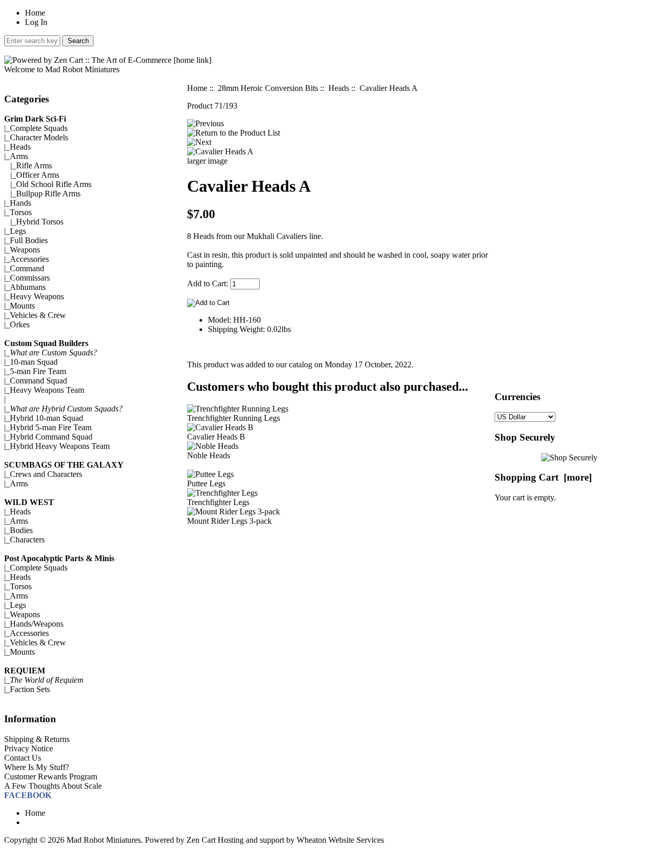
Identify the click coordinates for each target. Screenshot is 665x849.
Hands (20, 202)
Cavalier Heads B (216, 436)
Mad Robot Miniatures (103, 839)
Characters (27, 539)
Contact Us (22, 757)
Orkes (20, 324)
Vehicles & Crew (38, 315)
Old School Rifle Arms (53, 184)
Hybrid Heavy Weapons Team (60, 446)
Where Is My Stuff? (36, 767)
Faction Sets (30, 689)
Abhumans (28, 287)
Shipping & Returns (37, 739)
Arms (19, 483)
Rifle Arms (34, 165)
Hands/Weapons (36, 623)
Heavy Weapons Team (47, 390)
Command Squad (38, 380)
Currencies (517, 396)
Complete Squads (39, 128)
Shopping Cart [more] (543, 477)
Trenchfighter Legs (218, 502)
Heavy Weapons (37, 296)
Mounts (22, 305)
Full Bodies (29, 240)
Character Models (39, 137)
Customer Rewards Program (50, 776)
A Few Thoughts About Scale (53, 785)
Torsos (21, 212)
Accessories (29, 259)
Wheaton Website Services (340, 839)
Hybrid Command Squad (51, 436)
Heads (20, 146)
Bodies (21, 530)
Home (35, 12)
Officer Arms (37, 174)
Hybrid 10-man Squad (46, 418)
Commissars (30, 277)
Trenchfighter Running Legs (233, 418)
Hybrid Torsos (39, 221)
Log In (36, 22)
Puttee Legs (206, 483)
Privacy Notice (28, 748)
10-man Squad (34, 361)
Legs (18, 231)
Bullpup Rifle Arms (48, 193)
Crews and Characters (46, 474)
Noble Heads (208, 455)
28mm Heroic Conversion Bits (268, 88)
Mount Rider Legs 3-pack (229, 520)
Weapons (25, 249)
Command (27, 268)
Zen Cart (201, 839)
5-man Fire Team (38, 371)
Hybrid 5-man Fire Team (50, 427)
